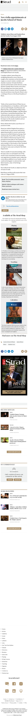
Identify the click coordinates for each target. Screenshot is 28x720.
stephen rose (11, 344)
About (3, 668)
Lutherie (4, 640)
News (2, 14)
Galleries (4, 633)
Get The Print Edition (7, 645)
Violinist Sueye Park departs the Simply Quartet (18, 518)
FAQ (25, 702)
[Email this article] (12, 29)
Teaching (14, 262)
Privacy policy (13, 702)
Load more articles (14, 452)
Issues (3, 636)
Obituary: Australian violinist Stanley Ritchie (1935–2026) (18, 507)
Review (11, 425)
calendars (13, 220)
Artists (4, 631)
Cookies (20, 702)
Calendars (14, 300)
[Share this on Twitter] (5, 29)
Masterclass (5, 673)
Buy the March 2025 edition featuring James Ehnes (14, 392)
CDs (9, 220)
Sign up (5, 210)
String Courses (6, 659)
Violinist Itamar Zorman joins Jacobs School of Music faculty (18, 416)
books (2, 220)
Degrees (4, 666)
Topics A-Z (18, 701)
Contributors (19, 699)
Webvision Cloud (17, 715)
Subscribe (4, 654)
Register (17, 479)
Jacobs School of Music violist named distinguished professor (18, 441)
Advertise (4, 661)
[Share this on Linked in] (8, 29)
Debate (4, 647)
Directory (4, 650)
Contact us (5, 670)
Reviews (4, 652)
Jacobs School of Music (9, 342)
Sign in (7, 25)
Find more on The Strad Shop (14, 335)
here (16, 66)
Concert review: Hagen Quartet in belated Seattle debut (17, 428)
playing (17, 218)
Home (3, 629)
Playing (14, 225)
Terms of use (4, 702)
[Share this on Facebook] (2, 29)
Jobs (3, 643)
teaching (23, 218)
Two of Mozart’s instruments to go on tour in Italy (18, 496)
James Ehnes (20, 342)
